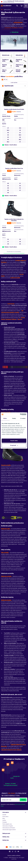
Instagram (15, 851)
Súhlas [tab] (5, 418)
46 (8, 190)
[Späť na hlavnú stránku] (6, 6)
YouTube (18, 851)
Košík (21, 5)
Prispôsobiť (13, 445)
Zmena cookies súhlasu (14, 855)
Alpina (15, 179)
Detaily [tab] (14, 418)
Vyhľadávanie (17, 5)
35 (8, 239)
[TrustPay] (21, 847)
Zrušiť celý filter (14, 82)
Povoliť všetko (14, 440)
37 (8, 128)
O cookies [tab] (22, 418)
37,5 (20, 128)
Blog (4, 818)
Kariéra (4, 820)
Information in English (8, 826)
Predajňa (5, 822)
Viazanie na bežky (6, 465)
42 (8, 135)
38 (20, 241)
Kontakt (4, 814)
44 (20, 137)
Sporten (4, 123)
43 (8, 137)
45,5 (20, 139)
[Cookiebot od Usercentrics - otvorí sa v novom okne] (20, 414)
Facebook (9, 851)
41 (20, 132)
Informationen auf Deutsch (9, 828)
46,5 (8, 142)
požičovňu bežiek (15, 278)
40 (8, 132)
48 (8, 192)
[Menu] (26, 5)
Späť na (7, 9)
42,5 (20, 135)
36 (20, 239)
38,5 (8, 130)
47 (20, 142)
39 (20, 130)
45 (8, 139)
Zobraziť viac (15, 32)
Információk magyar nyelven (9, 829)
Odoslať (23, 799)
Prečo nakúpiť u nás (7, 824)
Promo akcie (5, 816)
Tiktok (12, 851)
